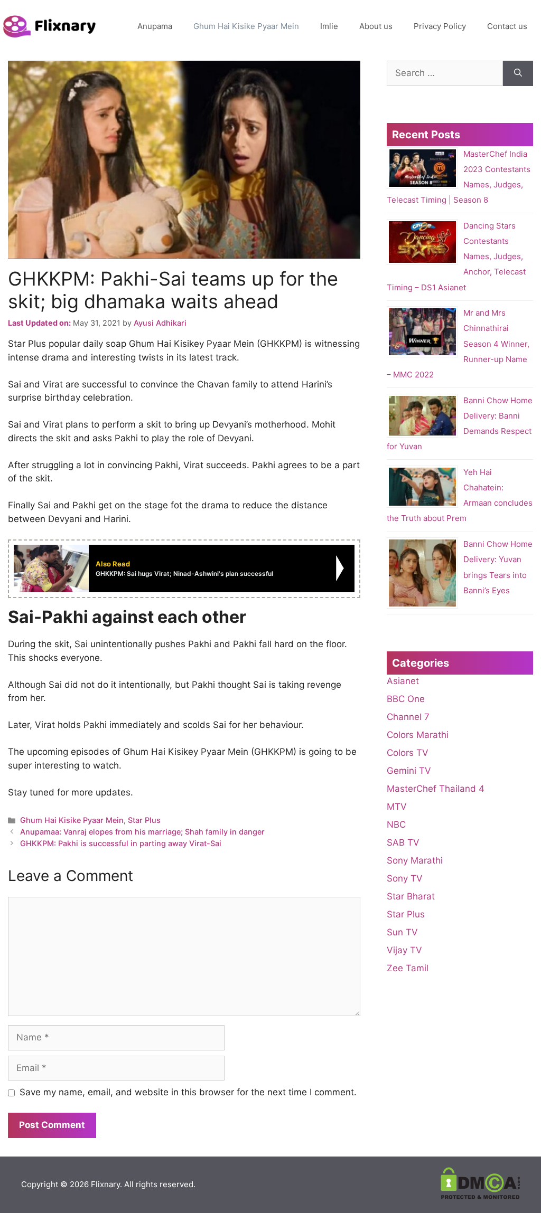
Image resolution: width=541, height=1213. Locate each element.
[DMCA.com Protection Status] (480, 1196)
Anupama (154, 26)
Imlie (329, 26)
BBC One (406, 699)
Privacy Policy (440, 26)
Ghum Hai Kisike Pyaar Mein (246, 26)
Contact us (507, 26)
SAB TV (403, 842)
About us (376, 26)
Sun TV (402, 932)
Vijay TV (404, 950)
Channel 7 (408, 717)
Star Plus (144, 820)
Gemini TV (409, 770)
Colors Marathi (418, 734)
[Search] (518, 73)
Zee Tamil (407, 968)
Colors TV (407, 752)
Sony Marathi (415, 860)
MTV (397, 806)
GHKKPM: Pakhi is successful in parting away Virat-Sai (120, 843)
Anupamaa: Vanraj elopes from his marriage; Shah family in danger (142, 831)
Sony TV (405, 878)
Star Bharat (411, 896)
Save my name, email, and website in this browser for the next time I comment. (188, 1092)
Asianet (403, 681)
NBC (396, 824)
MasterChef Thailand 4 (435, 788)
